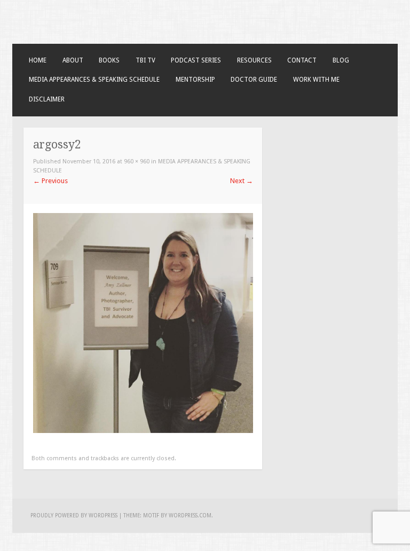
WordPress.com (190, 515)
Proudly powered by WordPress (73, 515)
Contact (302, 60)
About (72, 60)
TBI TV (145, 60)
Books (109, 60)
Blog (341, 60)
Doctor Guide (254, 79)
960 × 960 (136, 161)
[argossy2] (143, 431)
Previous (50, 181)
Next (241, 181)
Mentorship (195, 79)
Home (37, 60)
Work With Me (316, 79)
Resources (254, 60)
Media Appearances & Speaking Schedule (94, 79)
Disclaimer (47, 99)
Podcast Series (196, 60)
